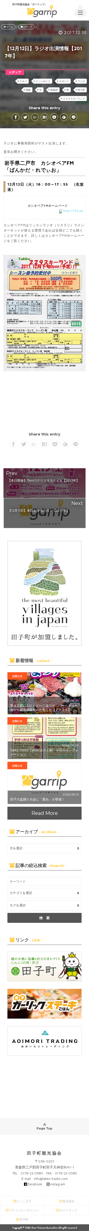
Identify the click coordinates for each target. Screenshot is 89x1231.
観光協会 (68, 1201)
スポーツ (64, 81)
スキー (23, 81)
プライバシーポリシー (24, 1210)
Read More (44, 813)
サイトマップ (68, 1210)
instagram (57, 1184)
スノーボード (43, 81)
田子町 (81, 89)
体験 (28, 89)
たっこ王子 (24, 1201)
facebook (35, 1184)
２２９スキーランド (74, 98)
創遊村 (54, 89)
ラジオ (81, 81)
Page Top (44, 1128)
